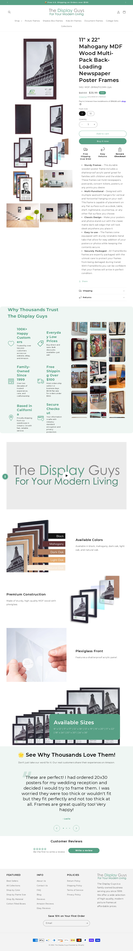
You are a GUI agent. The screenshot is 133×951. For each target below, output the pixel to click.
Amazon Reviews (45, 904)
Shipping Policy (74, 885)
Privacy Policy (74, 895)
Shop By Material (14, 899)
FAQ (39, 890)
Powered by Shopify (76, 945)
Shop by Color (13, 890)
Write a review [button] (83, 850)
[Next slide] (76, 828)
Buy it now (103, 141)
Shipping (83, 97)
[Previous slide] (57, 828)
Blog (39, 895)
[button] (9, 12)
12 (91, 113)
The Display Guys (61, 945)
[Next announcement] (125, 2)
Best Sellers (12, 881)
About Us (41, 881)
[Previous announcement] (7, 2)
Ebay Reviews (43, 908)
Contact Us (42, 885)
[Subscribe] (87, 923)
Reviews (41, 899)
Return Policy (73, 881)
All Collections (13, 885)
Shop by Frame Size (16, 895)
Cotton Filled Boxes (16, 904)
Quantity (83, 119)
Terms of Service (75, 890)
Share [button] (85, 281)
